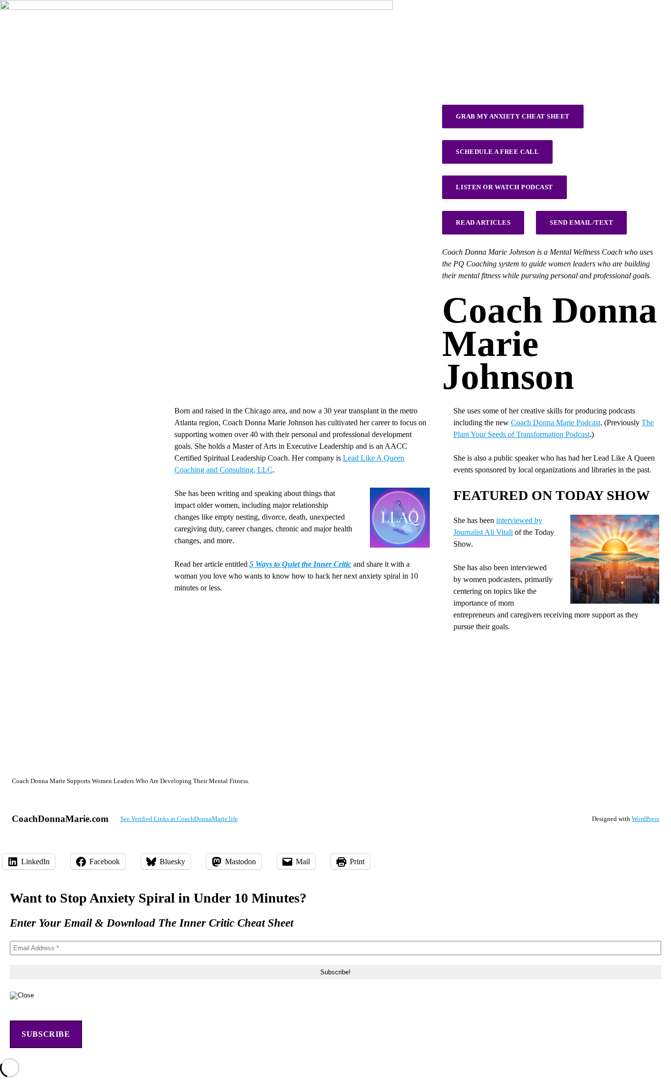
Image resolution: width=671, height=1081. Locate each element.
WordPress (645, 818)
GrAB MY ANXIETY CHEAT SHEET (512, 116)
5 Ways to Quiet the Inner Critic (300, 564)
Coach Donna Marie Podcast (555, 422)
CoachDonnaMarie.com (60, 819)
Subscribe (46, 1034)
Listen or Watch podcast (504, 187)
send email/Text (581, 222)
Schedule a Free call (497, 151)
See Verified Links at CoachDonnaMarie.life (179, 818)
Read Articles (483, 222)
